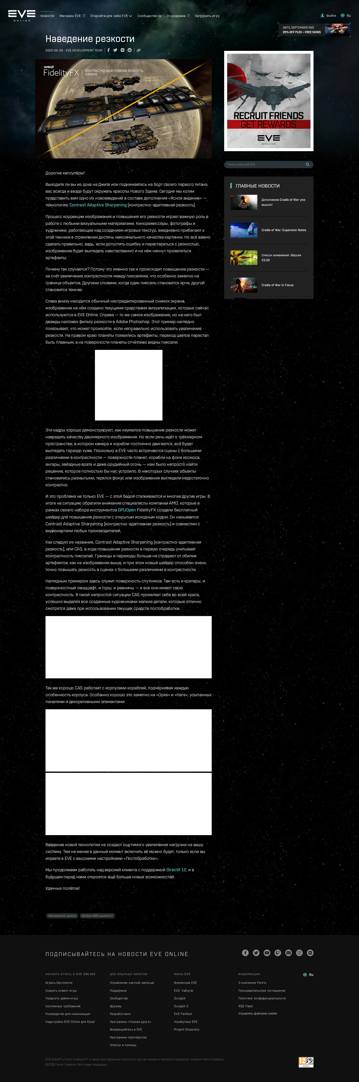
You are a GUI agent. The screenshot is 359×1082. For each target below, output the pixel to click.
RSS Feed (246, 1006)
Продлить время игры (61, 998)
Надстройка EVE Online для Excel (70, 1021)
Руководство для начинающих (67, 1014)
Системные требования (63, 1006)
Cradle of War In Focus (278, 285)
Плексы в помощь (123, 1045)
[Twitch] (277, 953)
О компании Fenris (252, 982)
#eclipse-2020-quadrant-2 (97, 915)
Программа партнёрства (128, 1037)
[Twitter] (256, 953)
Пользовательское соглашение (262, 990)
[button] (328, 15)
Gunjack (180, 998)
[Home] (21, 20)
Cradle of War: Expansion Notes (284, 230)
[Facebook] (245, 953)
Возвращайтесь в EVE (126, 1029)
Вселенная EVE (185, 982)
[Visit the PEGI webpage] (306, 1062)
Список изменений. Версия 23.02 (281, 257)
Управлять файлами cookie (258, 1013)
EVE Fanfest (183, 1014)
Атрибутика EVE (186, 1021)
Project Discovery (186, 1029)
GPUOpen (127, 509)
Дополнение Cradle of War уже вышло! (283, 202)
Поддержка (118, 990)
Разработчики (120, 1014)
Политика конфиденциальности (262, 998)
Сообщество (119, 998)
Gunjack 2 (181, 1006)
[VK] (310, 953)
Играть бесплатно (59, 982)
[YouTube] (267, 953)
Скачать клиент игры (61, 990)
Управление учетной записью (132, 982)
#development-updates (62, 915)
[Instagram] (299, 953)
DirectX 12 (176, 869)
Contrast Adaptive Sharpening (98, 204)
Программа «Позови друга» (130, 1021)
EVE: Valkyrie (183, 990)
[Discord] (288, 953)
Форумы (116, 1006)
